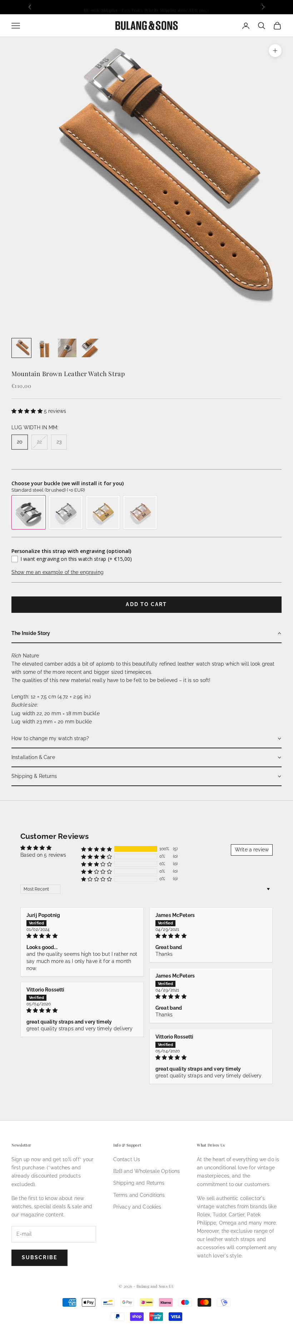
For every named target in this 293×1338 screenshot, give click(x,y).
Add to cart (146, 604)
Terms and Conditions (139, 1195)
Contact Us (126, 1159)
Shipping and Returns (139, 1183)
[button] (27, 411)
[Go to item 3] (67, 348)
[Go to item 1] (21, 348)
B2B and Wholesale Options (146, 1171)
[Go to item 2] (44, 348)
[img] (82, 936)
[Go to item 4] (90, 348)
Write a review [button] (252, 849)
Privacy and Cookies (137, 1207)
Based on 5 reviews (43, 855)
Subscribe (39, 1257)
